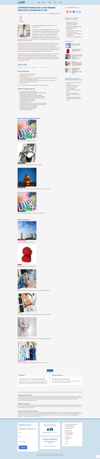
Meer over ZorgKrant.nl (70, 425)
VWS (37, 67)
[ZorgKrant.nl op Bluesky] (77, 11)
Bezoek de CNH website (46, 432)
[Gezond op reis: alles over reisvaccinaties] (27, 230)
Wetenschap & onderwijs (22, 336)
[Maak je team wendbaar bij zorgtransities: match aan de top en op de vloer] (27, 350)
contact (31, 416)
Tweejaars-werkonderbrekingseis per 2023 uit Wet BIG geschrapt (32, 97)
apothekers (42, 67)
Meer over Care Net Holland (71, 424)
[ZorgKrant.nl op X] (70, 11)
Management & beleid (55, 13)
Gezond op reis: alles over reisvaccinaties (26, 242)
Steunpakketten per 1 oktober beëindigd (27, 100)
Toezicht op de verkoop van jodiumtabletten (28, 91)
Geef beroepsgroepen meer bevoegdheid (27, 99)
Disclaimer (39, 455)
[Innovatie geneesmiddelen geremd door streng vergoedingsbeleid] (27, 201)
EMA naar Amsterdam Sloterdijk (26, 109)
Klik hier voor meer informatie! (50, 446)
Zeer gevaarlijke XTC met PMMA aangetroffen (27, 266)
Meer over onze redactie (70, 427)
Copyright (43, 455)
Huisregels (48, 455)
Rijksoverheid (33, 67)
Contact (67, 439)
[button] (44, 2)
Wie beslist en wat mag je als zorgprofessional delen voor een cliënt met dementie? (34, 188)
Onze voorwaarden (69, 437)
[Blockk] (21, 2)
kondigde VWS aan (25, 53)
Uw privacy (61, 455)
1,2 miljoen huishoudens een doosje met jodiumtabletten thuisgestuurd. (33, 103)
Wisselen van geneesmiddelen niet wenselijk (28, 94)
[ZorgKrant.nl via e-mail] (80, 11)
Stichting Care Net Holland (47, 454)
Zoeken (67, 443)
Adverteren (68, 436)
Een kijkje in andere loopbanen (61, 379)
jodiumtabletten (26, 67)
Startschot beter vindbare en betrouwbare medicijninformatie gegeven (33, 92)
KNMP (46, 67)
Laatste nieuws (68, 430)
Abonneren (23, 447)
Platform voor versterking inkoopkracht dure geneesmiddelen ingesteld (33, 104)
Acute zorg (20, 264)
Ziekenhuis (20, 312)
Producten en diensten (22, 240)
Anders (19, 288)
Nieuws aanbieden (69, 434)
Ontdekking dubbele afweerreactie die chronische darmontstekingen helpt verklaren (34, 338)
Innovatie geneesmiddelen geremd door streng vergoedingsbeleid (31, 213)
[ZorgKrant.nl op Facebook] (74, 11)
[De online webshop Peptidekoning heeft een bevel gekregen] (27, 152)
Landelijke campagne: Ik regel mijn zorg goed (28, 105)
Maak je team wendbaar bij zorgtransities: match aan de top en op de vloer (32, 362)
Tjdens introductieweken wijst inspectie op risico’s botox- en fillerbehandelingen (33, 290)
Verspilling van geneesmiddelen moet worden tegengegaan (31, 95)
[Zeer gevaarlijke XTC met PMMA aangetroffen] (27, 254)
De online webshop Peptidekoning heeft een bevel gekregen (30, 164)
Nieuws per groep (69, 431)
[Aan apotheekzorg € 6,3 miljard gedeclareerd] (27, 128)
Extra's (67, 441)
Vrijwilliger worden (69, 428)
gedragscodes (75, 414)
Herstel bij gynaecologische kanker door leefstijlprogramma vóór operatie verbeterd (34, 314)
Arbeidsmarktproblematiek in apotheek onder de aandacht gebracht (32, 96)
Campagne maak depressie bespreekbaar (27, 108)
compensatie (20, 67)
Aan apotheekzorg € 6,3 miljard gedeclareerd (27, 140)
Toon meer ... (50, 370)
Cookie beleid (56, 455)
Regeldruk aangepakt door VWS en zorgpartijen (28, 107)
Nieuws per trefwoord (70, 433)
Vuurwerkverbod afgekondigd (25, 101)
